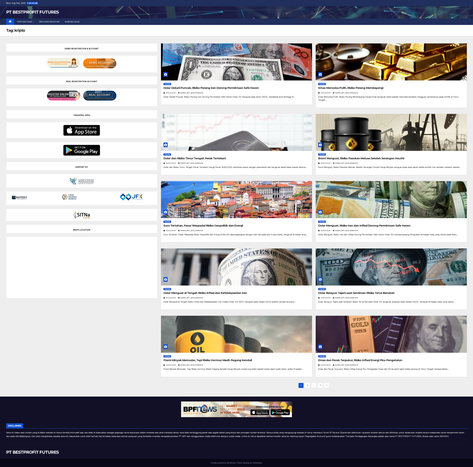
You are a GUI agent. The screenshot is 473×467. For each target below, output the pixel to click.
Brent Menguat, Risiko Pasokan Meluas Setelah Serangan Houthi (361, 158)
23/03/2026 (326, 365)
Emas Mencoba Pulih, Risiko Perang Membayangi (350, 88)
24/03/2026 (326, 298)
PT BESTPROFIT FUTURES (32, 12)
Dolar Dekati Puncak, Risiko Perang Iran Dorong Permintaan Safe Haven (211, 88)
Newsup (246, 463)
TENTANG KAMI (25, 22)
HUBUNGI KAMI (72, 22)
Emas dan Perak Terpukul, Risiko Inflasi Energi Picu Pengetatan (360, 360)
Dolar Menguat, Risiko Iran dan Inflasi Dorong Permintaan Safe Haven (364, 225)
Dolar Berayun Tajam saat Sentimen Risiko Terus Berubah (356, 293)
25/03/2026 (326, 230)
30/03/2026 (171, 93)
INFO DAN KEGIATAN (49, 22)
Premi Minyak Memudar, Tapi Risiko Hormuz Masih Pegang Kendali (207, 360)
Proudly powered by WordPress (223, 463)
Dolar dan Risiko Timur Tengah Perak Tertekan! (194, 158)
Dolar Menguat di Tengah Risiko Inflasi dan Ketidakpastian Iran (205, 293)
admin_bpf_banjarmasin (191, 93)
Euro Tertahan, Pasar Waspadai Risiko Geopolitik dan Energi (203, 225)
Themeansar (257, 463)
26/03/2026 (171, 230)
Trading (167, 84)
